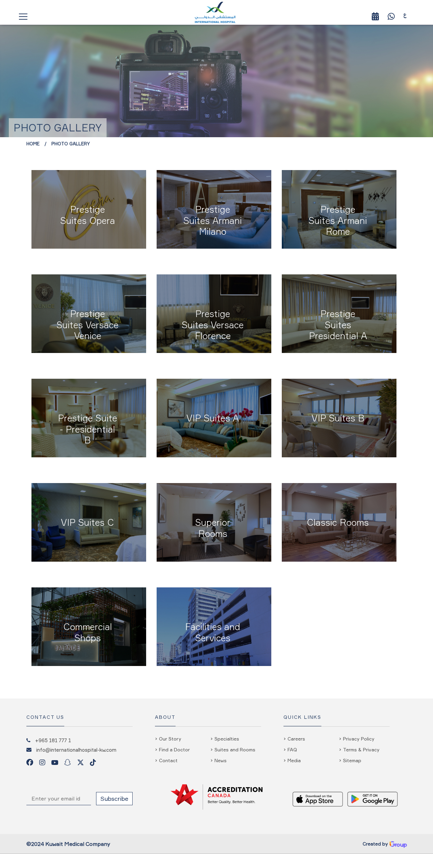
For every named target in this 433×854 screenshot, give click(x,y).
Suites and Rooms (234, 749)
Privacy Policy (358, 739)
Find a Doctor (174, 749)
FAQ (292, 749)
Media (294, 760)
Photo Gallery (70, 143)
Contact (168, 760)
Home (33, 143)
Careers (296, 739)
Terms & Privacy (361, 749)
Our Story (170, 739)
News (220, 760)
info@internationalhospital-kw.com (76, 750)
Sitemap (352, 760)
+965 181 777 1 (53, 740)
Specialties (226, 739)
